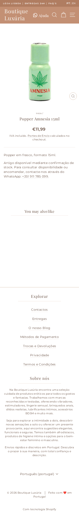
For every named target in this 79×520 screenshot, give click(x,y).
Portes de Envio (39, 135)
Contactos (39, 310)
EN (74, 3)
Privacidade (39, 355)
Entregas (39, 319)
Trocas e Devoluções (39, 346)
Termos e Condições (39, 364)
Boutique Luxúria (16, 14)
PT (68, 3)
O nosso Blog (39, 328)
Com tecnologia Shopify (39, 509)
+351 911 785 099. (35, 176)
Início (39, 113)
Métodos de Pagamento (39, 337)
